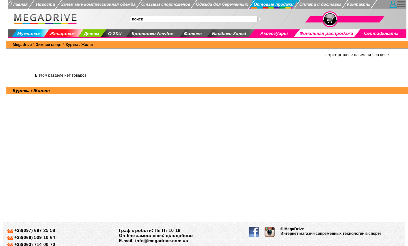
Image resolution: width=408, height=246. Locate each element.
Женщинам (62, 33)
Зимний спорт (49, 44)
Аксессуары (274, 33)
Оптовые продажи (274, 4)
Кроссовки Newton (153, 33)
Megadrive (22, 44)
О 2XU (114, 33)
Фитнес (193, 33)
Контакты (358, 4)
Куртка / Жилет (80, 44)
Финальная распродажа (326, 33)
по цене (382, 55)
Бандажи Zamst (229, 33)
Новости (44, 4)
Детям (91, 33)
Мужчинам (28, 33)
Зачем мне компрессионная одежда (98, 4)
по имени (362, 55)
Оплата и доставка (320, 4)
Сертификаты (381, 33)
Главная (19, 4)
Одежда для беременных (222, 4)
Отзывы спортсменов (165, 4)
